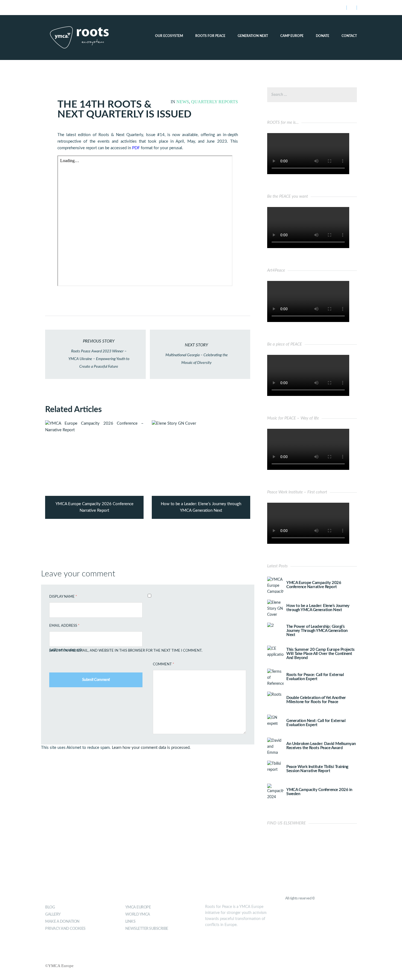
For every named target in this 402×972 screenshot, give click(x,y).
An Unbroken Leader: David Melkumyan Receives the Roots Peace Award (321, 746)
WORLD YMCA (137, 914)
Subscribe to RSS (61, 7)
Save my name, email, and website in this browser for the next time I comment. (125, 650)
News (182, 101)
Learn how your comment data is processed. (151, 748)
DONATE (322, 36)
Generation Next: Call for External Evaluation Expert (315, 723)
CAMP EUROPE (292, 36)
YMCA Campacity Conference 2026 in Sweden (319, 792)
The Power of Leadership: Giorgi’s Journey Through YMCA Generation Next (317, 631)
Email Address (64, 626)
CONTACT (349, 36)
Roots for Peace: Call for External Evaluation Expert (315, 677)
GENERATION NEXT (253, 36)
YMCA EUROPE (138, 907)
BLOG (50, 907)
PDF (136, 148)
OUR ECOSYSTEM (169, 36)
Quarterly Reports (214, 101)
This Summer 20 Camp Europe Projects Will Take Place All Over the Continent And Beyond (320, 654)
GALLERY (53, 914)
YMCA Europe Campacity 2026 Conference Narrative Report (313, 585)
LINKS (130, 922)
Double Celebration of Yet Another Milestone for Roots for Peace (316, 700)
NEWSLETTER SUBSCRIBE (146, 929)
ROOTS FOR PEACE (210, 36)
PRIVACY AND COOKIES (65, 929)
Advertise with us (96, 7)
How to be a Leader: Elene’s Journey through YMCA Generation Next (317, 608)
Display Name (63, 597)
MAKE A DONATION (62, 922)
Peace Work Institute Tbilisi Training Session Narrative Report (317, 769)
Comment (163, 664)
